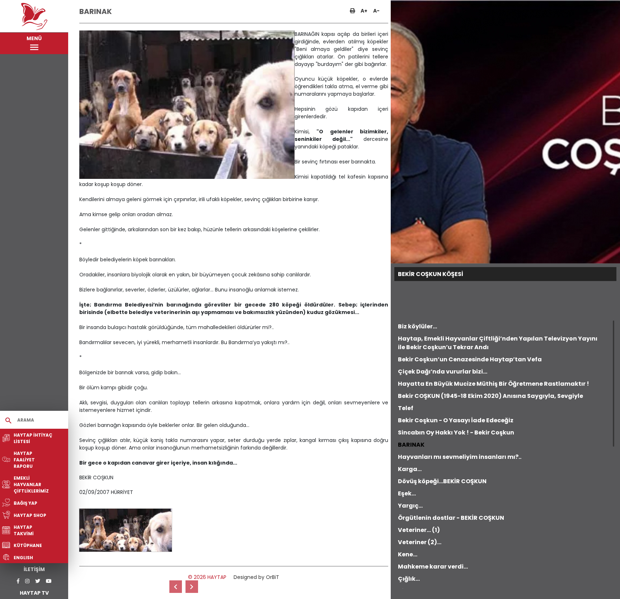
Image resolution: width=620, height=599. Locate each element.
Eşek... (407, 493)
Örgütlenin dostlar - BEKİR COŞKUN (451, 518)
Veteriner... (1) (419, 530)
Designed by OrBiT (256, 577)
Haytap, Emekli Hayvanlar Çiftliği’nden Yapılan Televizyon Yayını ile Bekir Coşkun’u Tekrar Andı (497, 342)
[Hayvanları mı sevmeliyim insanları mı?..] (191, 586)
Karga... (410, 469)
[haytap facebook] (18, 581)
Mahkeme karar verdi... (433, 566)
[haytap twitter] (37, 581)
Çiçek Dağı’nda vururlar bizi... (442, 371)
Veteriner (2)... (419, 542)
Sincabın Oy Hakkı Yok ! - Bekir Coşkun (456, 432)
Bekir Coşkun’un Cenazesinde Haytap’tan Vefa (470, 359)
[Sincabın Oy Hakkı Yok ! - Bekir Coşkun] (175, 586)
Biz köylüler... (417, 326)
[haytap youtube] (49, 581)
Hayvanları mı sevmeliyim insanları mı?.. (459, 457)
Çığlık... (409, 579)
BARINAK (411, 445)
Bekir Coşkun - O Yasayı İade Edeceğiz (455, 420)
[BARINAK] (125, 530)
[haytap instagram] (27, 581)
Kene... (407, 554)
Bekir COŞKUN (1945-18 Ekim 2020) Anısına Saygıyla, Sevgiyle (490, 396)
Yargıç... (410, 505)
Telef (405, 408)
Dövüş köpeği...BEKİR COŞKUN (442, 481)
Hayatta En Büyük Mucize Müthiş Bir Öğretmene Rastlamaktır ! (493, 384)
